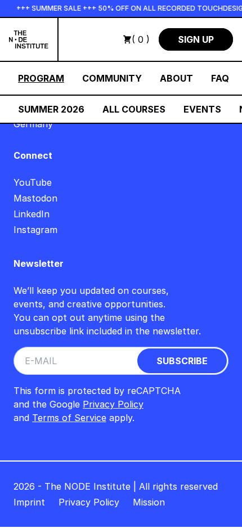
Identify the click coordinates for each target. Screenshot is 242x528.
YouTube (33, 182)
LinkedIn (32, 214)
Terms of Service (69, 417)
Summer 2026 (51, 109)
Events (202, 109)
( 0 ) (141, 39)
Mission (149, 502)
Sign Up (196, 39)
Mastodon (35, 198)
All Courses (133, 109)
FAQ (220, 78)
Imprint (29, 502)
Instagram (35, 229)
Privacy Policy (113, 404)
